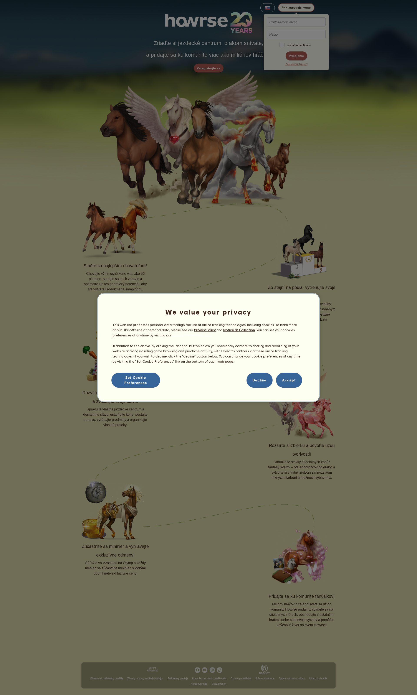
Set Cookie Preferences (135, 380)
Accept (289, 380)
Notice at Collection (239, 330)
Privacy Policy (205, 330)
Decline (259, 380)
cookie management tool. (192, 335)
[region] (208, 347)
